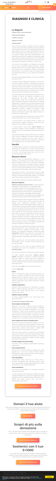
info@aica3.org (9, 4)
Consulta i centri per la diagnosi (28, 386)
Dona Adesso (46, 7)
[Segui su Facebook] (45, 2)
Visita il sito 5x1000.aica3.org (28, 462)
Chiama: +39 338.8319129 (9, 2)
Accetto (49, 477)
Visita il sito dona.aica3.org (28, 440)
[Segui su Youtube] (48, 2)
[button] (54, 4)
